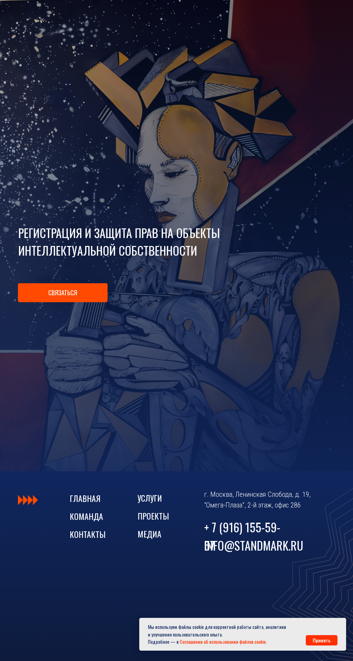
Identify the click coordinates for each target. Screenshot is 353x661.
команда (86, 516)
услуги (150, 498)
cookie (260, 641)
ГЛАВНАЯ (85, 498)
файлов (246, 641)
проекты (153, 516)
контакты (87, 534)
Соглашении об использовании (209, 641)
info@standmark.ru (253, 545)
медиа (149, 533)
